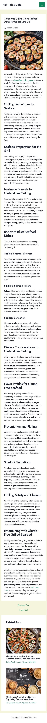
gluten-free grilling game (23, 80)
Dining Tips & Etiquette (13, 662)
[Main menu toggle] (42, 4)
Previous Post (23, 605)
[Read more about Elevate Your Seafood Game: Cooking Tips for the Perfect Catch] (23, 640)
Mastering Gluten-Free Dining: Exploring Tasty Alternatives (20, 698)
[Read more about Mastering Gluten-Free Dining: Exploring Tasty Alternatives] (23, 681)
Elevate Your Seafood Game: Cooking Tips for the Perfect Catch (23, 657)
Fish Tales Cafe (12, 5)
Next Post (23, 610)
